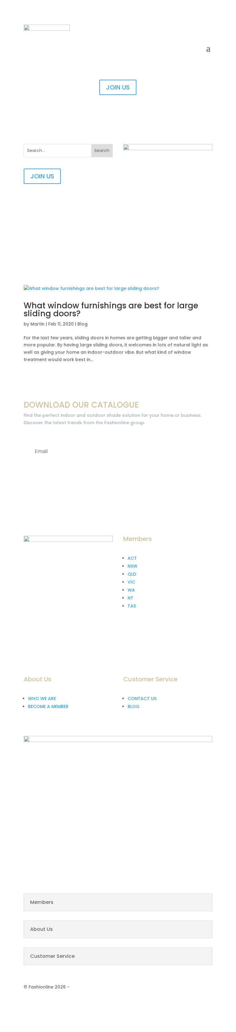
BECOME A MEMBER (48, 706)
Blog (82, 324)
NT (130, 598)
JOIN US (118, 87)
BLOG (134, 706)
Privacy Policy (160, 1003)
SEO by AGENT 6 (88, 987)
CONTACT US (142, 698)
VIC (131, 582)
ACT (132, 558)
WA (131, 590)
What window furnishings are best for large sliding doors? (111, 309)
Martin (37, 324)
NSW (132, 566)
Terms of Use (197, 1003)
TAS (132, 606)
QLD (132, 574)
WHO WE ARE (42, 698)
